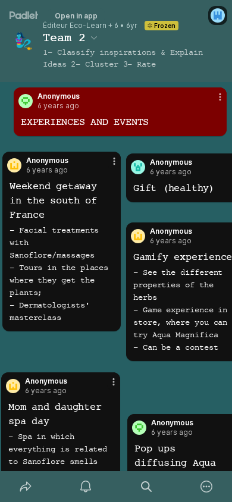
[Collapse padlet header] (94, 37)
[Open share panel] (25, 486)
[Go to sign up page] (217, 15)
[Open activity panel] (86, 486)
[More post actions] (212, 101)
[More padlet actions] (207, 486)
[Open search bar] (146, 486)
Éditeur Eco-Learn (74, 25)
